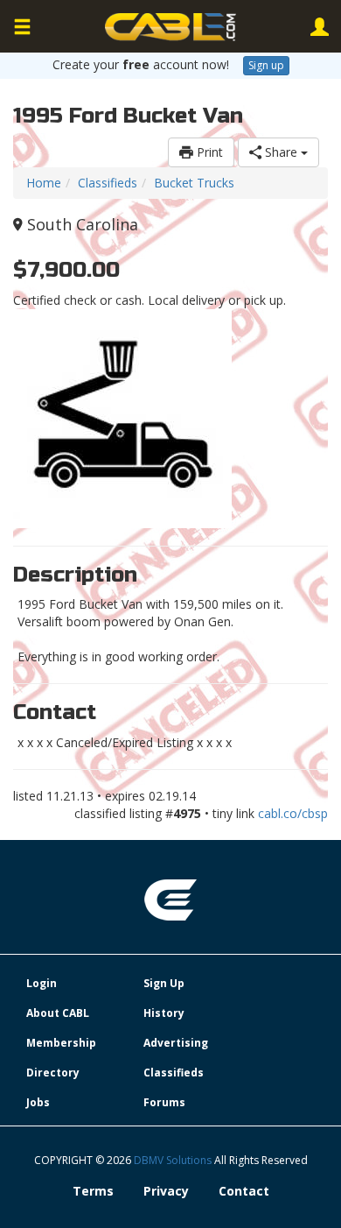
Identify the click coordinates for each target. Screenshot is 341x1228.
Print (208, 152)
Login (41, 983)
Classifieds (107, 182)
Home (43, 182)
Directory (53, 1072)
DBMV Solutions (174, 1160)
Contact (244, 1190)
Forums (164, 1102)
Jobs (38, 1102)
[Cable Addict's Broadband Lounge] (170, 27)
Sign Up (163, 983)
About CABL (57, 1013)
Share (281, 152)
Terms (93, 1190)
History (163, 1013)
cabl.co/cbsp (293, 813)
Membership (61, 1042)
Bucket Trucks (194, 182)
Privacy (166, 1190)
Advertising (175, 1042)
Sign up (266, 65)
